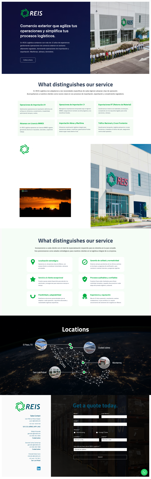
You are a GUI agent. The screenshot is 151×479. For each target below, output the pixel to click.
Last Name (105, 413)
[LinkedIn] (38, 468)
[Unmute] (25, 215)
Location (77, 436)
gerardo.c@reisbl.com (34, 433)
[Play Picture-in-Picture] (65, 215)
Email (75, 421)
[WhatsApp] (144, 472)
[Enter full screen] (68, 215)
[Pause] (22, 215)
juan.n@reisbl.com (34, 421)
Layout (104, 436)
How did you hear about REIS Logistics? (87, 446)
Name (75, 413)
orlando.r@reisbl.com (34, 456)
